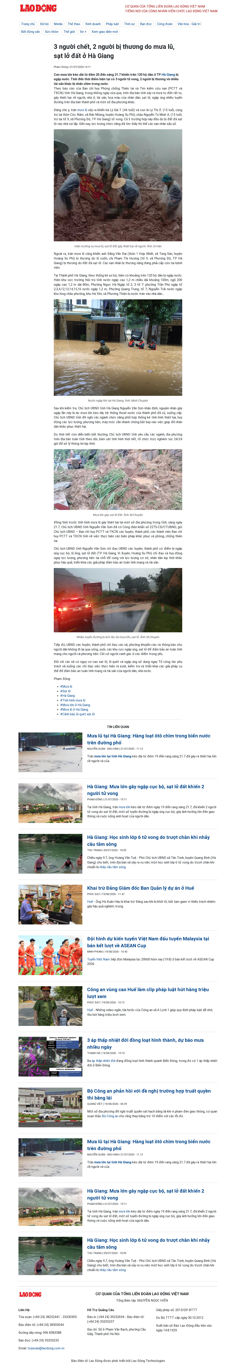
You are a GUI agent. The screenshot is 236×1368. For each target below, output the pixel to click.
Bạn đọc (146, 24)
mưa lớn (124, 807)
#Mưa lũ (66, 686)
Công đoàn (164, 24)
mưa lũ (82, 110)
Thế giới (69, 32)
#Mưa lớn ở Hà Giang (75, 705)
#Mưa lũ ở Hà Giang (74, 709)
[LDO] (50, 752)
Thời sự (129, 24)
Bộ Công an (110, 1116)
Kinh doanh (93, 24)
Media (58, 24)
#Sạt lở (65, 691)
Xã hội (44, 24)
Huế (90, 902)
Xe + (83, 32)
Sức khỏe (51, 32)
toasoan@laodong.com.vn (46, 1348)
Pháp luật (112, 24)
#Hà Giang (67, 696)
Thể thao (74, 24)
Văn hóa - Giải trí (189, 24)
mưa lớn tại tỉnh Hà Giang (112, 756)
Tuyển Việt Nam (98, 959)
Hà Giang (168, 75)
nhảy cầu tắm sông (113, 867)
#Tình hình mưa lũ (72, 700)
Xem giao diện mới (105, 32)
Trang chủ (28, 24)
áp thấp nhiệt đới (104, 1061)
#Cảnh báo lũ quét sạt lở (77, 714)
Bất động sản (30, 32)
